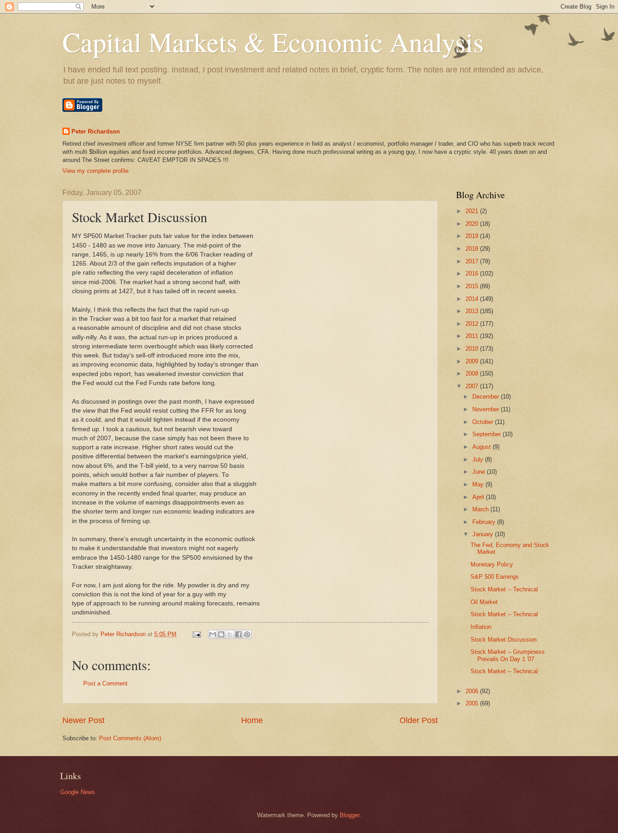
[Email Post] (196, 634)
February (484, 522)
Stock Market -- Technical (504, 589)
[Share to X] (229, 634)
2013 (473, 311)
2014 (473, 298)
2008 (473, 373)
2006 (473, 691)
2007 (473, 386)
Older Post (418, 720)
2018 (473, 248)
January (483, 534)
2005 (473, 703)
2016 (473, 273)
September (487, 434)
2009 (473, 361)
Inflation (481, 627)
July (478, 459)
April (479, 497)
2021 (473, 211)
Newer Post (83, 720)
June (479, 471)
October (483, 422)
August (482, 446)
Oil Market (484, 602)
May (478, 484)
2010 (473, 348)
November (486, 409)
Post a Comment (105, 683)
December (486, 396)
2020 (473, 223)
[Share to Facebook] (238, 634)
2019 (473, 236)
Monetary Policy (492, 564)
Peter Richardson (95, 131)
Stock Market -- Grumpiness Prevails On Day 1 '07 (508, 655)
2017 (473, 261)
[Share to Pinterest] (247, 634)
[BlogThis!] (221, 634)
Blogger (349, 815)
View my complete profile (95, 170)
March (481, 509)
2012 (473, 323)
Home (252, 720)
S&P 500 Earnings (495, 576)
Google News (77, 792)
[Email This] (212, 634)
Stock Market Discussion (504, 639)
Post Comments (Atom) (130, 738)
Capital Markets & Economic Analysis (273, 42)
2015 (473, 286)
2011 (473, 336)
